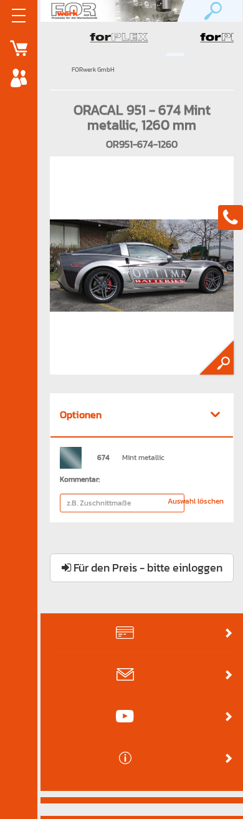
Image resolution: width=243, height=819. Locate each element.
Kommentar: (80, 479)
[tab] (141, 416)
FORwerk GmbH (93, 69)
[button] (141, 415)
